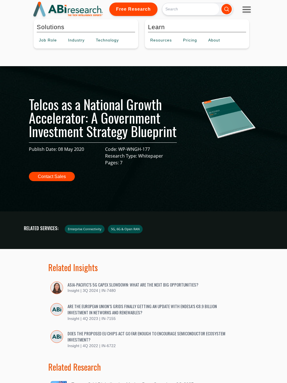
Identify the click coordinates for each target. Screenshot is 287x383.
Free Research (133, 9)
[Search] (226, 9)
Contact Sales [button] (52, 176)
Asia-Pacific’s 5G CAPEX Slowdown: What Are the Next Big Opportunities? (133, 285)
